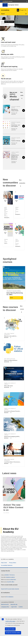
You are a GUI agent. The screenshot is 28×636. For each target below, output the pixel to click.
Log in (22, 10)
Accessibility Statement (6, 565)
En (25, 10)
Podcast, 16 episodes (14, 129)
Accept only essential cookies (13, 632)
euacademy (5, 10)
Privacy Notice (12, 562)
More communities (22, 181)
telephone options (10, 577)
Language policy (5, 606)
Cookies (21, 606)
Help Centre (4, 562)
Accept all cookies (10, 629)
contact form (13, 579)
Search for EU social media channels (10, 589)
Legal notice (14, 606)
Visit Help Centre (9, 21)
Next (24, 489)
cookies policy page (10, 621)
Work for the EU (5, 604)
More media (21, 94)
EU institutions (9, 596)
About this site (14, 604)
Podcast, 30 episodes (14, 113)
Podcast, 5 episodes (13, 162)
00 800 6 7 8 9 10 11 (10, 575)
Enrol (11, 297)
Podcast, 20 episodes (14, 143)
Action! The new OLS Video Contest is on (13, 507)
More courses (22, 308)
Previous (4, 489)
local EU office (10, 581)
